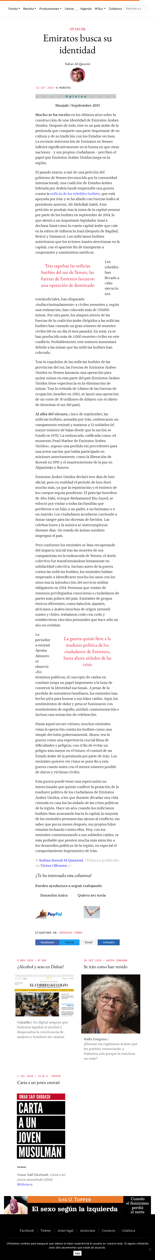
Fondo (13, 9)
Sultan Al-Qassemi (77, 63)
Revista (28, 9)
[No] (150, 1249)
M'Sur (99, 9)
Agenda (86, 9)
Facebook (47, 942)
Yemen (78, 932)
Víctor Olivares (54, 865)
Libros (69, 9)
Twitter (69, 942)
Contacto (108, 1231)
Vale (77, 1253)
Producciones (49, 9)
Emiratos (66, 932)
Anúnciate (87, 1231)
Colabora (115, 9)
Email (88, 942)
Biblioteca (24, 1184)
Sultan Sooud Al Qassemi (61, 860)
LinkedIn (108, 942)
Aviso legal (65, 1231)
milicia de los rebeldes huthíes (75, 193)
